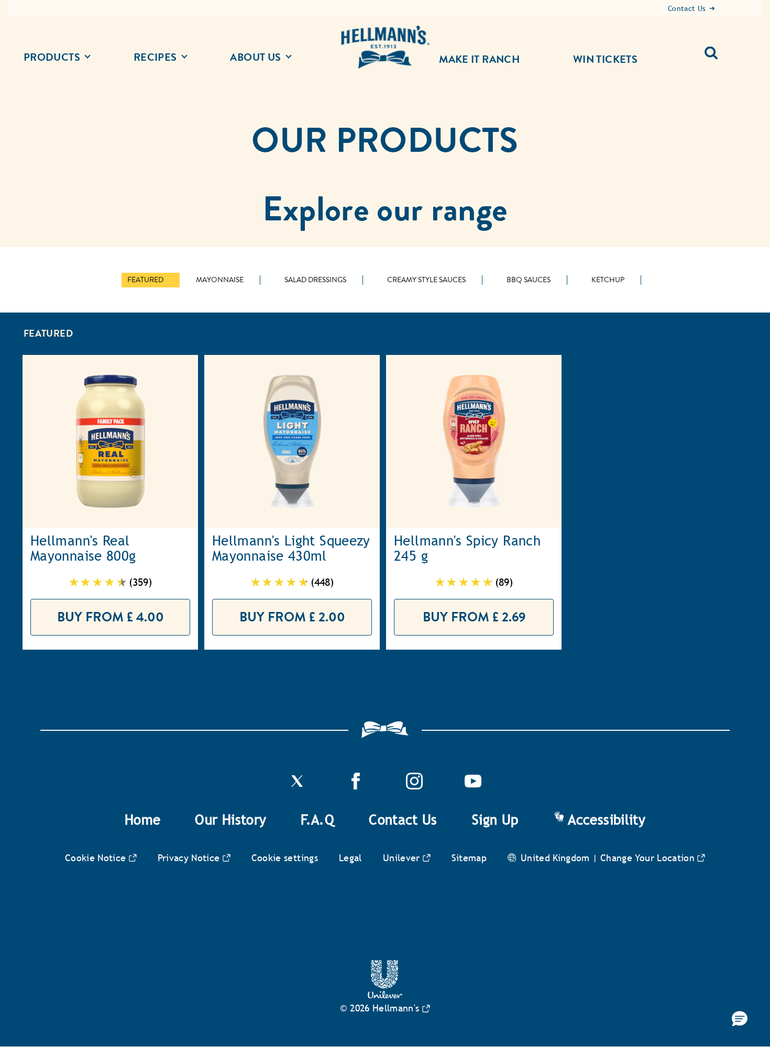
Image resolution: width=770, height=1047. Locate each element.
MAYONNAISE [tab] (220, 280)
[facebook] (355, 787)
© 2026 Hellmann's (379, 1008)
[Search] (715, 48)
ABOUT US (255, 57)
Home (142, 820)
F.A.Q (317, 820)
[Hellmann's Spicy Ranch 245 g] (474, 441)
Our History (230, 820)
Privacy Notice (189, 857)
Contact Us (403, 820)
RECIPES (155, 57)
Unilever (401, 857)
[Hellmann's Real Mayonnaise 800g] (110, 441)
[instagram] (414, 787)
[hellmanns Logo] (385, 47)
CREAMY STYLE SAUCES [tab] (426, 280)
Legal (350, 857)
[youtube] (473, 787)
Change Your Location (647, 857)
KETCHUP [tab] (607, 280)
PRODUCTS (52, 57)
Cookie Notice (95, 857)
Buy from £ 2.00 (292, 617)
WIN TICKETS (605, 59)
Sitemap (469, 857)
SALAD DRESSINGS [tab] (315, 280)
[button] (739, 1019)
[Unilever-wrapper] (385, 995)
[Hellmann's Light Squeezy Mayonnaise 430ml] (292, 441)
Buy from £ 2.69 (474, 617)
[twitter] (297, 787)
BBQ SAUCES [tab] (529, 280)
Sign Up (495, 820)
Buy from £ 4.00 (110, 617)
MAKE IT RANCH (479, 59)
